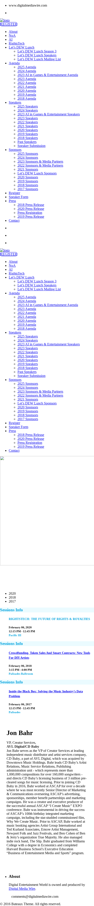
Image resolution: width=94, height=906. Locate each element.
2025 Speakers (27, 106)
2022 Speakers (27, 122)
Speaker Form (18, 197)
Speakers (15, 102)
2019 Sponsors (27, 181)
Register (14, 193)
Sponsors (15, 150)
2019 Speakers (27, 134)
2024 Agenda (26, 71)
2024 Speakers (27, 110)
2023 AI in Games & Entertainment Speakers (48, 114)
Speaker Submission (31, 146)
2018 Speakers (27, 138)
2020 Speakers (27, 130)
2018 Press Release (30, 205)
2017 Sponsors (27, 189)
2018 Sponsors (27, 185)
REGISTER (8, 24)
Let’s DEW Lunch (21, 47)
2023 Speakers (27, 118)
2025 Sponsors (27, 153)
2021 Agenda (26, 87)
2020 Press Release (30, 209)
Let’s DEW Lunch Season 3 (36, 51)
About (13, 31)
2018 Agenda (26, 98)
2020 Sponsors (27, 177)
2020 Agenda (26, 90)
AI (10, 39)
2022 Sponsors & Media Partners (40, 165)
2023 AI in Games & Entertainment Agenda (47, 75)
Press (12, 201)
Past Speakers (27, 142)
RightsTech (16, 43)
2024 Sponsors (27, 157)
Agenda (14, 63)
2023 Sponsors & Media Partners (40, 161)
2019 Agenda (26, 94)
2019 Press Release (30, 216)
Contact (14, 220)
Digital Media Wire (22, 888)
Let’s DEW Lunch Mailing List (39, 59)
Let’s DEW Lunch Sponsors (37, 173)
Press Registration (29, 212)
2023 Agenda (26, 79)
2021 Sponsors (27, 169)
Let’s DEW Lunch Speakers (36, 55)
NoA (12, 35)
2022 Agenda (26, 83)
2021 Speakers (27, 126)
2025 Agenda (26, 67)
